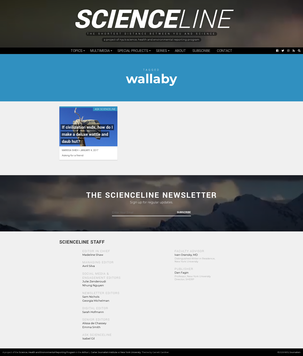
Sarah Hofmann (93, 312)
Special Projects (133, 50)
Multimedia (100, 50)
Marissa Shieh (70, 150)
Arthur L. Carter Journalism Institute (99, 352)
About (180, 50)
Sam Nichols (90, 296)
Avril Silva (88, 266)
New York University (130, 352)
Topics (76, 50)
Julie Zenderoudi (94, 281)
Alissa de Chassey (94, 323)
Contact (224, 50)
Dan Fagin (182, 272)
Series (161, 50)
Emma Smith (91, 327)
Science (151, 20)
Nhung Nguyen (93, 285)
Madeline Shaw (92, 254)
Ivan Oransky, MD (186, 254)
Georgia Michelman (95, 300)
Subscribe (201, 50)
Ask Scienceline (105, 109)
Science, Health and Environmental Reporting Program (47, 352)
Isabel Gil (88, 338)
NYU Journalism (292, 352)
